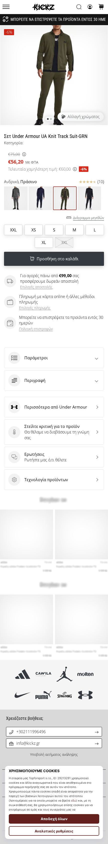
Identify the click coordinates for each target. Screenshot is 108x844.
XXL (13, 230)
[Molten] (85, 674)
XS (33, 230)
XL (44, 242)
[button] (54, 358)
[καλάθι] (101, 7)
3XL (64, 242)
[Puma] (43, 695)
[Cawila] (43, 674)
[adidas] (22, 674)
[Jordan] (64, 674)
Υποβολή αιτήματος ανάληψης (54, 754)
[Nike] (22, 695)
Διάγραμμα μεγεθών (88, 217)
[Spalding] (64, 695)
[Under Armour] (85, 695)
